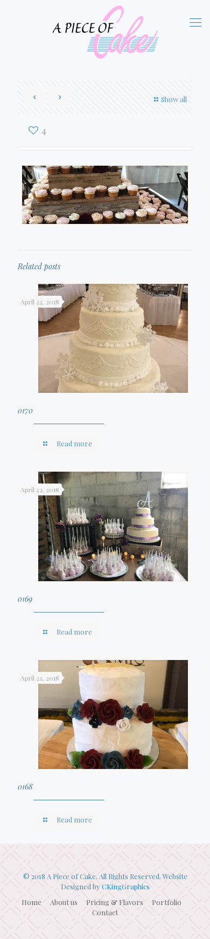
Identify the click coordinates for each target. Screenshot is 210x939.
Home (31, 902)
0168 (25, 786)
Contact (105, 912)
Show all (174, 99)
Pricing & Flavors (114, 902)
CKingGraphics (126, 886)
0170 (25, 410)
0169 (25, 599)
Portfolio (166, 902)
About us (64, 902)
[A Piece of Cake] (105, 32)
